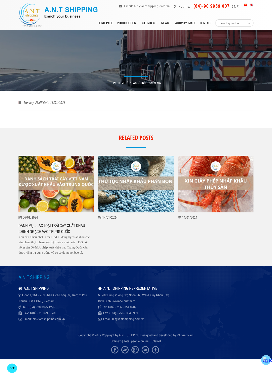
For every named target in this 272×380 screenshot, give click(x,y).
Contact (206, 23)
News (165, 23)
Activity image (185, 23)
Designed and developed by (158, 335)
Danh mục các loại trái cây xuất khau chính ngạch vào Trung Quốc (52, 228)
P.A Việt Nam (185, 335)
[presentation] (20, 212)
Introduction (126, 23)
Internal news (151, 83)
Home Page (105, 23)
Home (122, 83)
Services (148, 23)
